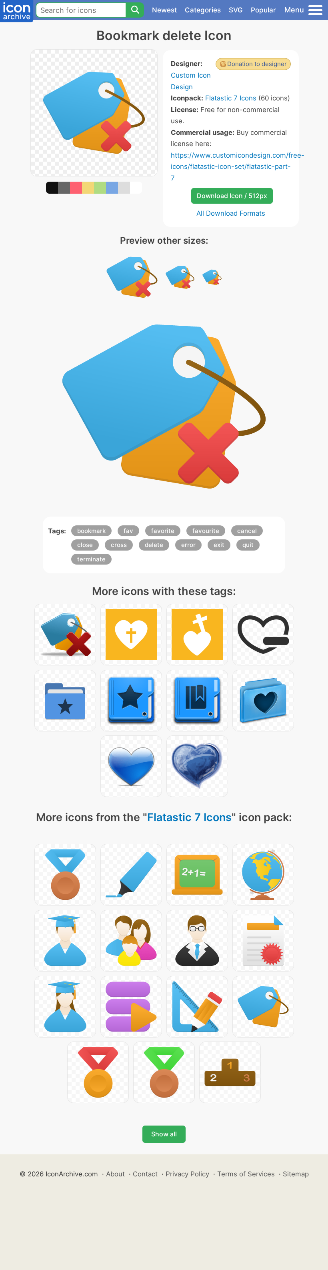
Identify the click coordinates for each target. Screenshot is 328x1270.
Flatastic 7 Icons (230, 98)
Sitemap (296, 1174)
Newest (164, 10)
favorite (162, 531)
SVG (236, 10)
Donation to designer (257, 64)
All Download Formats (230, 213)
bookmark (91, 531)
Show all (164, 1134)
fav (128, 531)
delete (154, 545)
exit (219, 545)
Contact (145, 1174)
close (85, 545)
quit (248, 545)
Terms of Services (246, 1174)
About (115, 1174)
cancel (247, 531)
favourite (205, 531)
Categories (203, 10)
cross (119, 545)
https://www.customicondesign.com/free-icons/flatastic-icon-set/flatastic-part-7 (237, 166)
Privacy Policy (187, 1174)
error (188, 545)
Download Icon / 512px (232, 196)
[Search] (135, 10)
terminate (91, 559)
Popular (263, 10)
